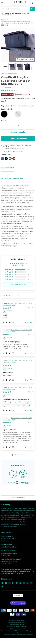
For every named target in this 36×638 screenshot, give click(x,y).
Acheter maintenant (18, 139)
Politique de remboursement (16, 626)
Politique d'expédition (17, 624)
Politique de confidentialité (17, 622)
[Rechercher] (32, 9)
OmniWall (8, 87)
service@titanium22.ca (9, 553)
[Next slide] (34, 66)
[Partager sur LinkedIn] (10, 158)
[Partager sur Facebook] (2, 158)
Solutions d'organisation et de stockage (15, 21)
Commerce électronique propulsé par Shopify (18, 634)
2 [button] (15, 455)
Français (17, 595)
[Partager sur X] (6, 158)
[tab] (7, 167)
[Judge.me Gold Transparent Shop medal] (13, 474)
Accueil (3, 20)
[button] (4, 66)
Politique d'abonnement (18, 629)
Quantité (4, 121)
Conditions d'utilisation (16, 620)
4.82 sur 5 (23, 263)
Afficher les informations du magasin (13, 151)
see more (13, 526)
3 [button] (18, 455)
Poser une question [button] (18, 284)
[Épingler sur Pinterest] (13, 158)
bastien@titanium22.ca (9, 561)
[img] (7, 308)
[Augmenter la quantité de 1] (18, 125)
